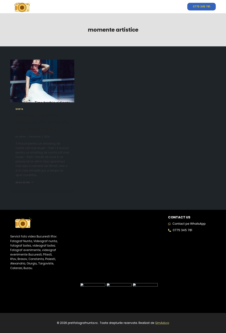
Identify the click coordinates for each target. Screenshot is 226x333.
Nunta (19, 109)
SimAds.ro (162, 323)
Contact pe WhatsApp (189, 224)
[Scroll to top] (216, 318)
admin (22, 136)
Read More (25, 182)
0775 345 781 (201, 6)
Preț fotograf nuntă (113, 6)
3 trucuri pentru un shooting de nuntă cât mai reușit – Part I (42, 122)
